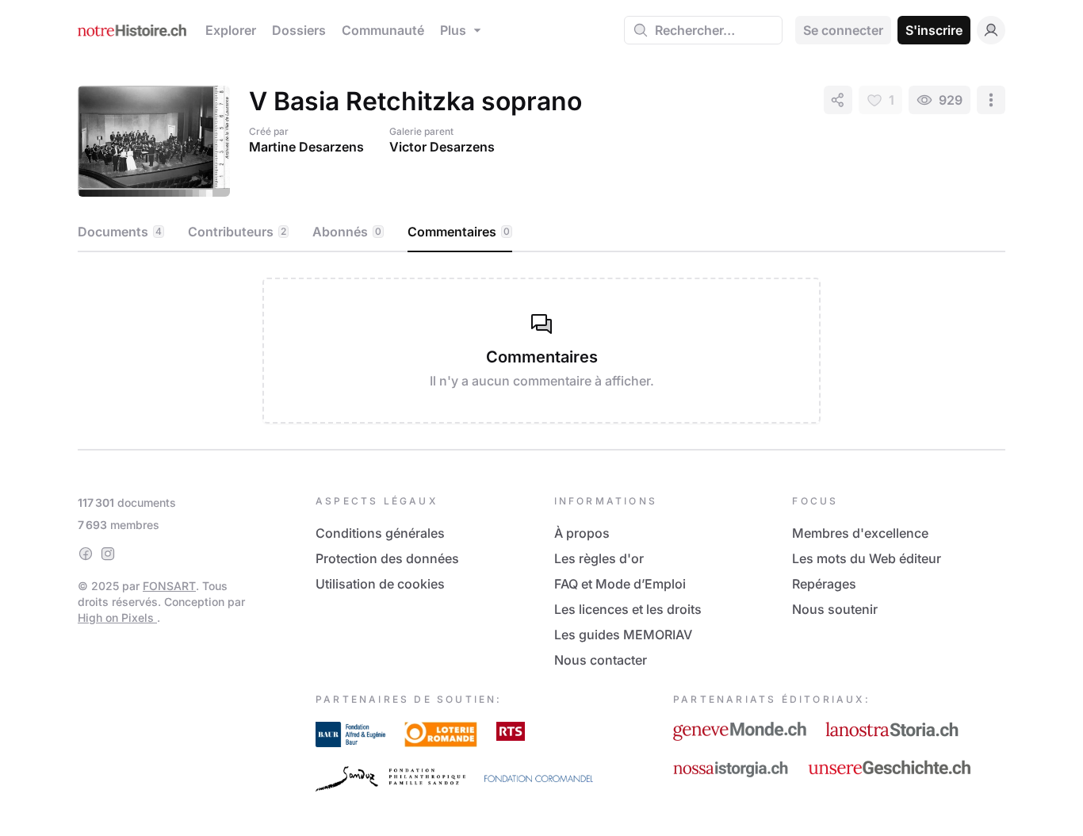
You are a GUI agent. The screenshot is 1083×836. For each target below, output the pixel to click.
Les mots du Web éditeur (866, 558)
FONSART (169, 585)
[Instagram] (108, 554)
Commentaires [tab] (459, 232)
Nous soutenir (835, 609)
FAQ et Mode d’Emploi (620, 584)
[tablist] (541, 232)
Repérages (824, 584)
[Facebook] (86, 554)
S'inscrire (933, 30)
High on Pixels (117, 617)
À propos (582, 533)
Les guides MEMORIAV (623, 634)
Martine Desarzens (306, 147)
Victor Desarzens (442, 147)
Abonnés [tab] (346, 232)
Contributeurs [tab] (237, 232)
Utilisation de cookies (380, 584)
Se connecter (843, 30)
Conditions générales (380, 533)
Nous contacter (600, 660)
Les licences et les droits (628, 609)
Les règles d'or (599, 558)
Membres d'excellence (860, 533)
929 (950, 100)
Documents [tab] (120, 232)
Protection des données (387, 558)
